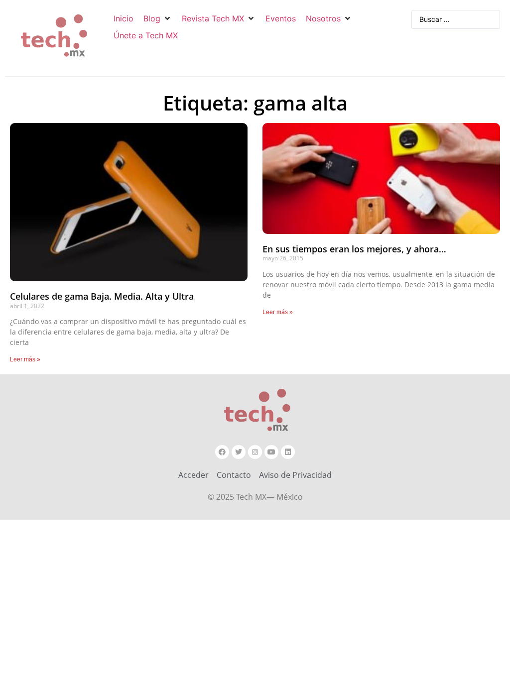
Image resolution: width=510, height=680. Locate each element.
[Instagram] (255, 452)
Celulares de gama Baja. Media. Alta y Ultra (102, 296)
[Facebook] (222, 452)
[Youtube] (271, 452)
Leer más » (25, 359)
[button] (157, 18)
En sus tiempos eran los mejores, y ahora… (354, 249)
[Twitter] (239, 452)
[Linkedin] (288, 452)
